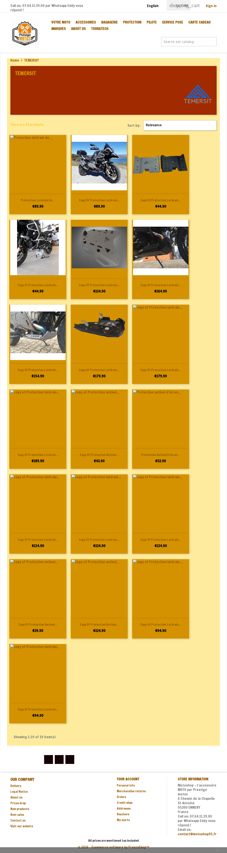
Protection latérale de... (38, 200)
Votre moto (60, 22)
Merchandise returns (131, 791)
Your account (128, 779)
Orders (121, 797)
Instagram (69, 759)
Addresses (124, 808)
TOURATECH (99, 28)
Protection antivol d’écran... (160, 455)
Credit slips (124, 802)
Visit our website (21, 826)
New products (19, 809)
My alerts (123, 820)
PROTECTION (132, 22)
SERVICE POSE (172, 22)
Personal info (126, 785)
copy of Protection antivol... (99, 455)
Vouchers (123, 814)
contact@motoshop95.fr (197, 834)
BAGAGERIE (109, 22)
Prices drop (18, 803)
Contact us (17, 820)
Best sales (17, 814)
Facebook (48, 759)
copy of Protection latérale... (99, 200)
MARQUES (58, 28)
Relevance (179, 125)
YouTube (59, 759)
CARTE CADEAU (199, 22)
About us (78, 28)
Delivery (15, 786)
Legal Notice (19, 791)
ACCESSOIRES (86, 22)
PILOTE (152, 22)
